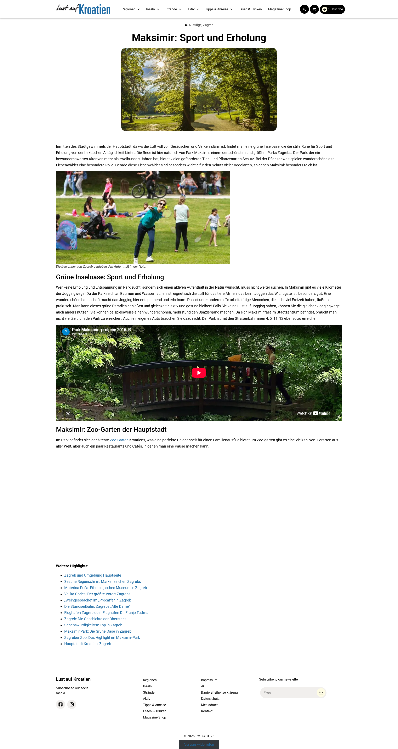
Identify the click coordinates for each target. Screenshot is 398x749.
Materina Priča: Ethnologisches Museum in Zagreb (105, 588)
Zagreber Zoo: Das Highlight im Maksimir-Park (102, 637)
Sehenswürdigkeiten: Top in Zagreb (93, 625)
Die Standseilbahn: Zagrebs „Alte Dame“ (97, 606)
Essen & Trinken (250, 9)
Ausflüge (195, 25)
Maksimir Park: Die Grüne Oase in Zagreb (97, 631)
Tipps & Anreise (216, 9)
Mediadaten (209, 705)
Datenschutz (210, 699)
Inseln (150, 9)
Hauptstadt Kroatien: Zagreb (87, 644)
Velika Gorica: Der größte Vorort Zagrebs (97, 594)
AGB (204, 686)
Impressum (209, 680)
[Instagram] (71, 704)
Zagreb (208, 25)
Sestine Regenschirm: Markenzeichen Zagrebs (102, 581)
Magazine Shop (279, 9)
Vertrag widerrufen (199, 744)
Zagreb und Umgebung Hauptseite (92, 575)
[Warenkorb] (314, 9)
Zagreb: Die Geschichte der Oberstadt (95, 619)
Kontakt (206, 711)
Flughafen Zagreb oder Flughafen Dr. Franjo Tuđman (107, 612)
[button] (304, 9)
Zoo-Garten (119, 440)
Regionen (128, 9)
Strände (171, 9)
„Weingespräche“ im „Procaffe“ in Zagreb (97, 600)
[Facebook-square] (60, 704)
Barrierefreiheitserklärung (219, 692)
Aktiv (191, 9)
